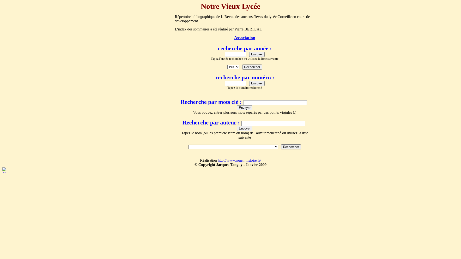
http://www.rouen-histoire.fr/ (239, 160)
